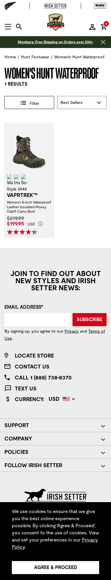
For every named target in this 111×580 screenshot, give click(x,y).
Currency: (29, 399)
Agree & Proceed (55, 567)
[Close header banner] (103, 42)
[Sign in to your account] (92, 26)
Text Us (25, 388)
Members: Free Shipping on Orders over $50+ (55, 42)
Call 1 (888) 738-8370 (43, 377)
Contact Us (32, 366)
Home (10, 57)
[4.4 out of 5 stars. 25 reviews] (23, 232)
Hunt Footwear (35, 57)
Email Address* (23, 307)
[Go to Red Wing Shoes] (11, 6)
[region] (55, 541)
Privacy (72, 331)
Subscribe (89, 319)
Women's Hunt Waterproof (79, 57)
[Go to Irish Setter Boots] (55, 6)
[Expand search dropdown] (19, 27)
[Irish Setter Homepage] (55, 495)
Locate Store (34, 356)
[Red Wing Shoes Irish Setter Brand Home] (56, 22)
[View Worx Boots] (99, 6)
